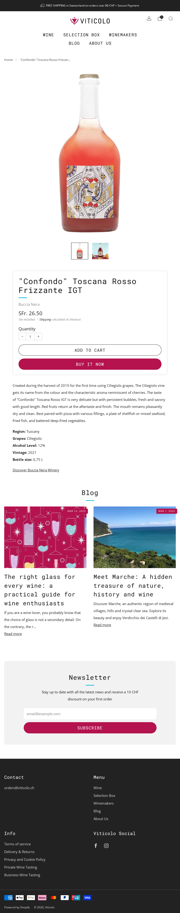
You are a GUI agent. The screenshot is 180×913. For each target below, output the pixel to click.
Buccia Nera (29, 304)
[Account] (149, 18)
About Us (100, 43)
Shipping (45, 319)
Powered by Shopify (17, 907)
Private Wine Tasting (20, 867)
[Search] (170, 18)
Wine (48, 34)
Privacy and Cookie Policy (24, 859)
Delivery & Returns (19, 851)
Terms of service (17, 844)
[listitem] (90, 5)
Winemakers (123, 34)
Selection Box (81, 34)
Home (8, 60)
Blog (74, 43)
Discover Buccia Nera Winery (36, 470)
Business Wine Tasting (22, 874)
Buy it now (90, 364)
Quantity (27, 329)
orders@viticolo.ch (19, 787)
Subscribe (90, 728)
